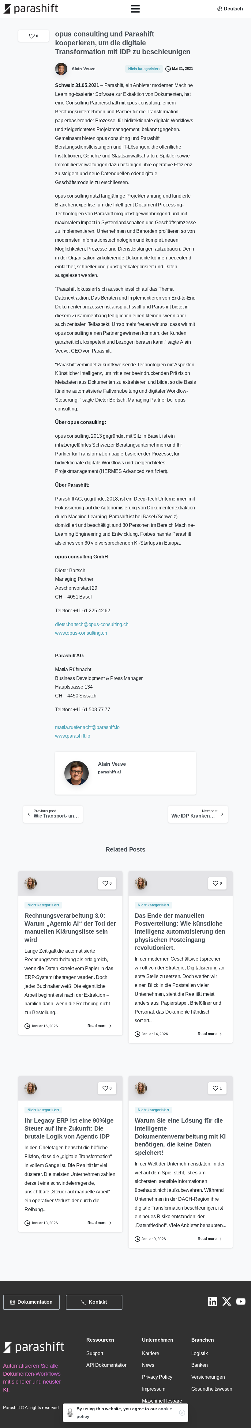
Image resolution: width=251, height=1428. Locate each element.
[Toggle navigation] (135, 9)
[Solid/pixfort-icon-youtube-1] (241, 1301)
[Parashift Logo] (33, 1347)
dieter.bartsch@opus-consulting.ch (92, 624)
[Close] (182, 1413)
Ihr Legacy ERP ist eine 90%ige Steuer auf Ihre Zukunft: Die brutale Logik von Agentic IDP (69, 1128)
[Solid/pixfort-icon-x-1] (227, 1301)
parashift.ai (109, 771)
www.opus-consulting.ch (81, 633)
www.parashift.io (72, 736)
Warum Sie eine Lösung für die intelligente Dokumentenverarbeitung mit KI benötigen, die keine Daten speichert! (180, 1136)
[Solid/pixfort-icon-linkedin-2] (213, 1301)
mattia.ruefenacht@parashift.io (87, 727)
